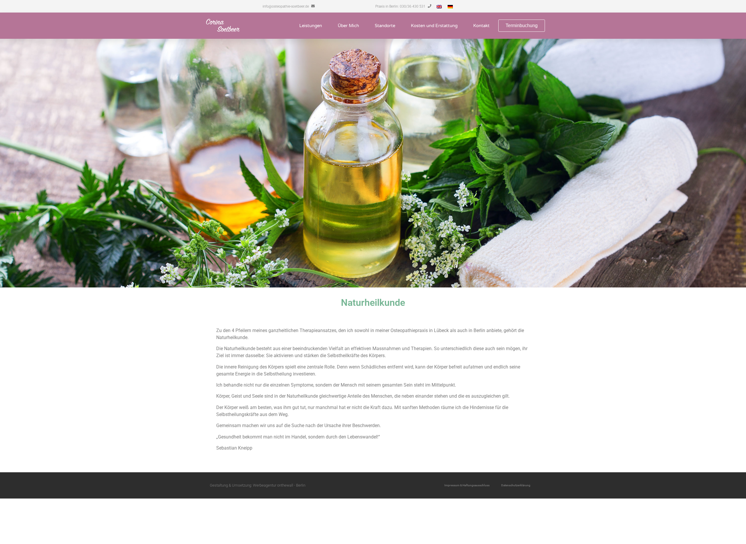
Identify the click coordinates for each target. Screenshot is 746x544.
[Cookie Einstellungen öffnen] (43, 540)
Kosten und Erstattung (434, 25)
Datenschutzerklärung (515, 485)
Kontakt (481, 25)
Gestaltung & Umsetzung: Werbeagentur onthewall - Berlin (257, 485)
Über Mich (348, 25)
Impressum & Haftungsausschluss (467, 485)
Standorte (385, 25)
